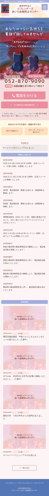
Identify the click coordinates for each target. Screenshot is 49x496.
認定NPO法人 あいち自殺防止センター (5, 10)
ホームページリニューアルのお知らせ (19, 455)
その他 (20, 333)
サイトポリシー (11, 483)
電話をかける (26, 95)
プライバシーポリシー (25, 483)
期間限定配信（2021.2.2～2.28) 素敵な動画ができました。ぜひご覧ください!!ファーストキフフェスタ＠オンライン (24, 220)
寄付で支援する (12, 131)
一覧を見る (25, 468)
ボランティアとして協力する (36, 131)
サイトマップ (39, 483)
